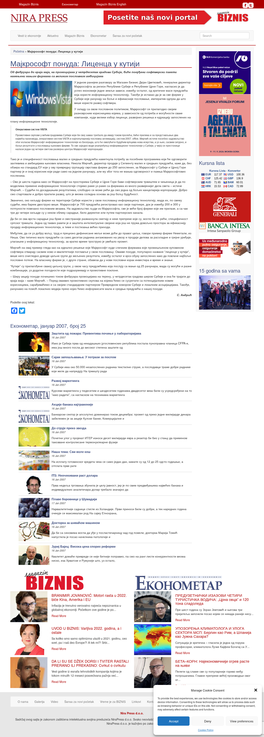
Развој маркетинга (65, 380)
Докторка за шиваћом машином (76, 522)
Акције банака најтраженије (72, 404)
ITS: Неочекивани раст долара (75, 475)
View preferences (241, 721)
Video (54, 702)
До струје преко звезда (69, 428)
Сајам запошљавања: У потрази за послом (84, 357)
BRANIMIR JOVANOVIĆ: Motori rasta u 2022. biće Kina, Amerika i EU (89, 597)
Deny (207, 721)
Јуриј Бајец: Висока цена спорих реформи (84, 546)
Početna (18, 51)
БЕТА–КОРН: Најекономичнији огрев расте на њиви (212, 663)
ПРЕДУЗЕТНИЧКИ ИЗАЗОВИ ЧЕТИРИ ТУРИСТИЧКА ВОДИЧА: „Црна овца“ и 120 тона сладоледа (212, 599)
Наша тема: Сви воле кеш (71, 451)
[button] (256, 690)
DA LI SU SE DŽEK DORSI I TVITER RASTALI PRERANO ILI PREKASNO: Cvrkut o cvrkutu (90, 663)
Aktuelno (53, 36)
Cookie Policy (205, 730)
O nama (23, 702)
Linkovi (136, 702)
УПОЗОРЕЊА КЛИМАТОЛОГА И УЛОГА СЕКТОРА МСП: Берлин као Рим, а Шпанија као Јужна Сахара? (213, 632)
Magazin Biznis (29, 4)
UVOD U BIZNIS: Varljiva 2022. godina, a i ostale (86, 630)
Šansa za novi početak (127, 36)
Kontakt (152, 702)
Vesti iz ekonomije (29, 36)
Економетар (70, 4)
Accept (173, 721)
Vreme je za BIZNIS (113, 702)
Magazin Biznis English (111, 4)
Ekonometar (98, 36)
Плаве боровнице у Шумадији (74, 499)
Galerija (39, 702)
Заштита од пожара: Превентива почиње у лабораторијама (96, 333)
